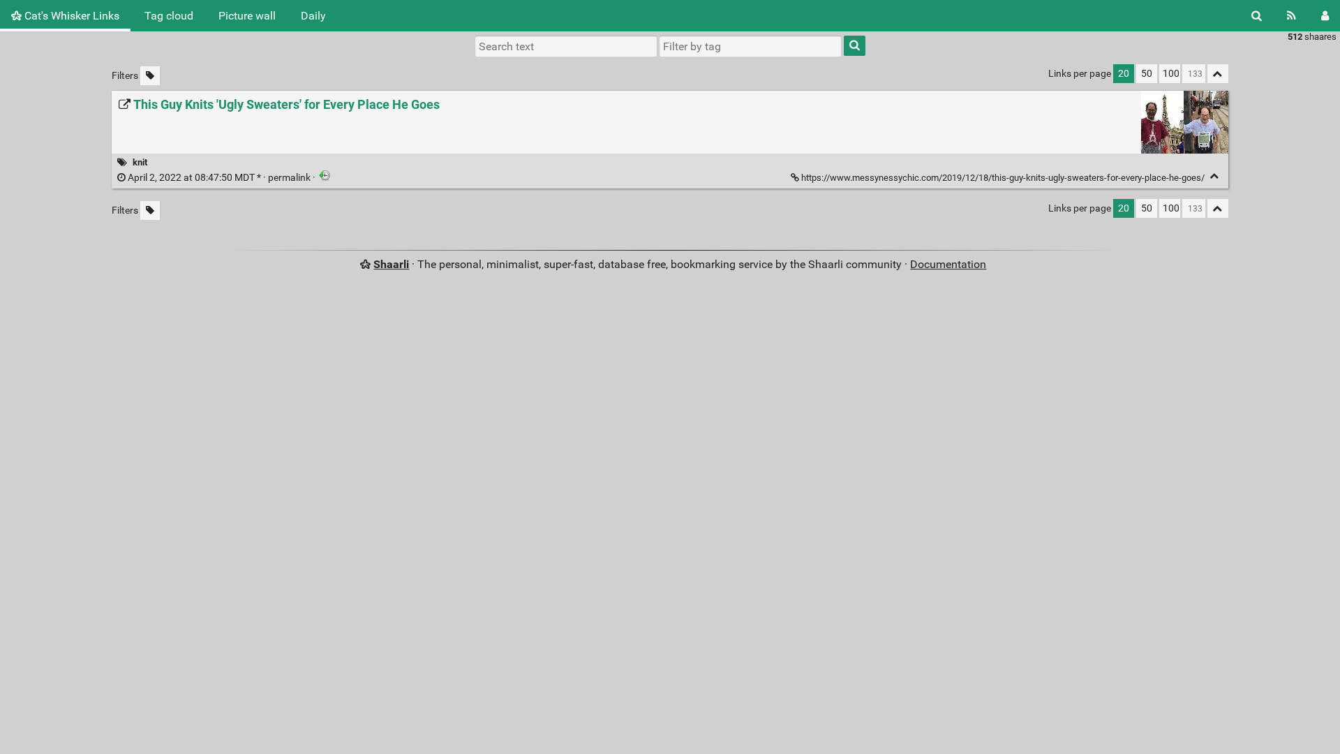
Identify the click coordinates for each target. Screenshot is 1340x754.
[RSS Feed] (1291, 15)
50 (1146, 74)
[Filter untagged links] (150, 75)
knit (140, 162)
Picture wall (247, 15)
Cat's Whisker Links (70, 15)
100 (1171, 74)
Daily (313, 15)
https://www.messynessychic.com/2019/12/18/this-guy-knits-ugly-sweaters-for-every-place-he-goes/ (1003, 177)
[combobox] (750, 46)
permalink (219, 178)
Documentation (948, 264)
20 (1123, 74)
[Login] (1325, 15)
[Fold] (1215, 176)
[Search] (1256, 15)
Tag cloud (168, 15)
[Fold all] (1217, 73)
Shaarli (391, 264)
